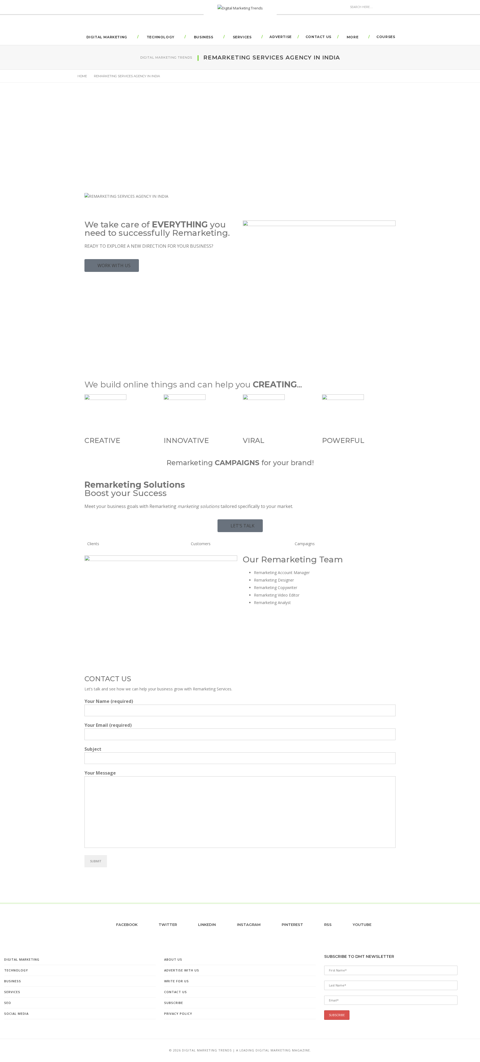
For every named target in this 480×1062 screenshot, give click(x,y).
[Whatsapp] (295, 634)
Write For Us (176, 981)
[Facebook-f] (250, 634)
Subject (92, 749)
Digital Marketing (106, 37)
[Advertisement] (240, 148)
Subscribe (173, 1003)
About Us (173, 959)
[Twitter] (265, 634)
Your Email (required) (108, 725)
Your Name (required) (108, 701)
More (352, 37)
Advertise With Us (181, 970)
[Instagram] (280, 634)
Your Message (100, 773)
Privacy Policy (178, 1013)
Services (242, 37)
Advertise (280, 37)
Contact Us (318, 37)
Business (203, 37)
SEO (7, 1003)
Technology (160, 37)
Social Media (16, 1013)
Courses (385, 37)
